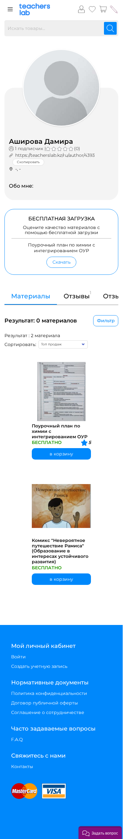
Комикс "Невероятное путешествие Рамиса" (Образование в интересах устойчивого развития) (60, 551)
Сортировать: (20, 344)
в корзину (61, 454)
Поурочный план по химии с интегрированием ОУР (59, 431)
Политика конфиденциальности (49, 693)
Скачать (61, 262)
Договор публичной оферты (44, 703)
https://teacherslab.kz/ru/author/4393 (55, 155)
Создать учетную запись (39, 666)
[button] (100, 832)
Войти (18, 657)
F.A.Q (17, 739)
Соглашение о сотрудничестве (47, 712)
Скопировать (28, 162)
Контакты (22, 766)
